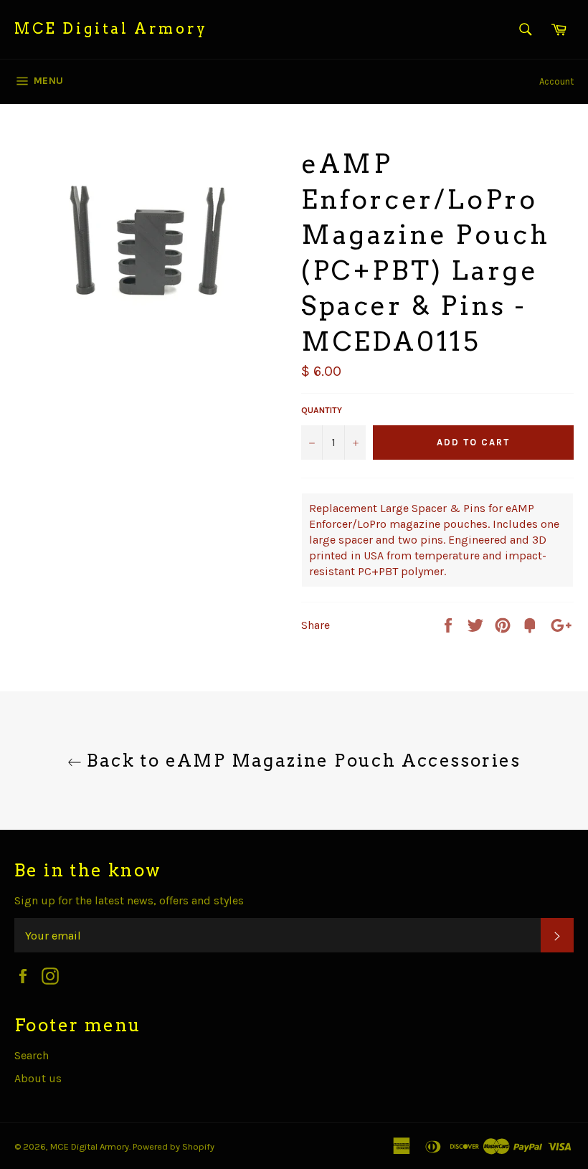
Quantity (321, 410)
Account (556, 81)
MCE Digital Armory (111, 28)
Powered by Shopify (173, 1146)
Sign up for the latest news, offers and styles (129, 900)
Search (31, 1055)
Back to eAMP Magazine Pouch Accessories (301, 760)
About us (38, 1078)
